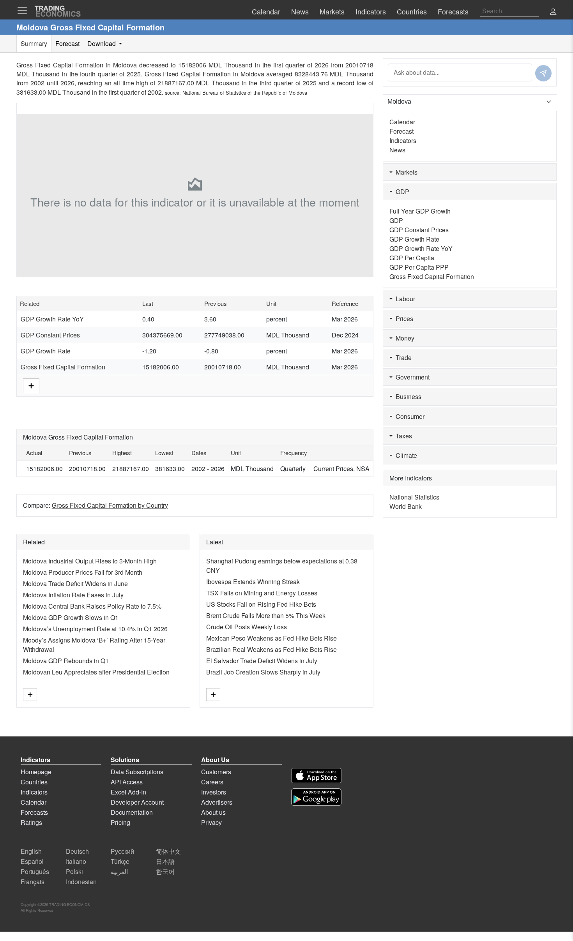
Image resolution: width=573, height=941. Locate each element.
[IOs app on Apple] (316, 775)
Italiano (76, 861)
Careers (212, 781)
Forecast (401, 131)
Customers (216, 771)
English (31, 851)
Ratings (31, 822)
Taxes (402, 435)
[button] (553, 12)
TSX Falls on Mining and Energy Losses (261, 592)
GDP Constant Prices (50, 334)
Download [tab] (102, 43)
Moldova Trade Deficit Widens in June (75, 583)
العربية (119, 871)
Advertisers (216, 802)
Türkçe (120, 861)
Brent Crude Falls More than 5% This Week (265, 615)
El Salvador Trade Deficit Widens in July (261, 660)
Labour (404, 298)
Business (407, 396)
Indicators (402, 140)
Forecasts (34, 812)
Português (35, 871)
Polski (74, 871)
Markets (405, 172)
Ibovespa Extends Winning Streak (253, 581)
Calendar (402, 121)
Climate (405, 455)
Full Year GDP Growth (420, 211)
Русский (122, 851)
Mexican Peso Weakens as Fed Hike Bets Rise (271, 638)
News (397, 149)
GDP (401, 191)
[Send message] (543, 73)
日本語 (165, 861)
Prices (403, 318)
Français (32, 881)
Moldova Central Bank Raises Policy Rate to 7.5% (92, 606)
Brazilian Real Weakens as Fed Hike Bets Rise (271, 649)
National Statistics (414, 497)
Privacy (211, 822)
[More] (31, 385)
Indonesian (81, 881)
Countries (34, 781)
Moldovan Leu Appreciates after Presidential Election (96, 671)
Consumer (408, 416)
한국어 (165, 871)
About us (213, 812)
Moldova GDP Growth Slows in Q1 (70, 617)
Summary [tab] (34, 43)
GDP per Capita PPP (419, 267)
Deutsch (77, 851)
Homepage (36, 771)
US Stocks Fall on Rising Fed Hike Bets (261, 604)
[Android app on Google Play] (316, 797)
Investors (213, 791)
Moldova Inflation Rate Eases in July (73, 594)
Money (403, 338)
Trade (402, 357)
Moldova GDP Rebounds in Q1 (66, 660)
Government (411, 377)
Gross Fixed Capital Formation (63, 366)
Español (32, 861)
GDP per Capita (411, 257)
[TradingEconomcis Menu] (24, 10)
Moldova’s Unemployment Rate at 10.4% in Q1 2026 (95, 628)
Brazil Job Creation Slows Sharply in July (263, 671)
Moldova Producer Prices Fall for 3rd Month (82, 572)
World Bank (405, 506)
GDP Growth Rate (46, 350)
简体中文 (168, 851)
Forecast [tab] (67, 43)
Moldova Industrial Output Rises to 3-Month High (90, 560)
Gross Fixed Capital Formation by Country (110, 505)
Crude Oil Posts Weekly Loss (246, 626)
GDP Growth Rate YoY (52, 318)
